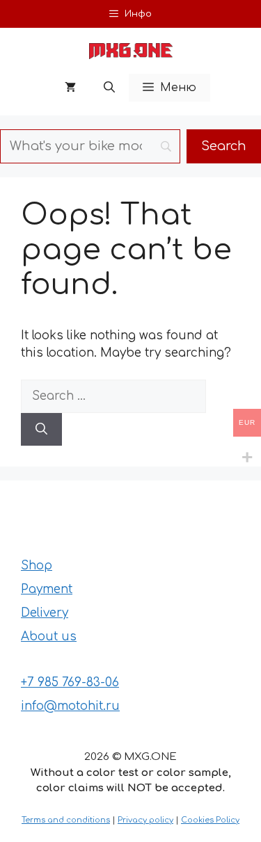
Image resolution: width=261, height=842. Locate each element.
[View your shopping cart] (70, 88)
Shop (36, 565)
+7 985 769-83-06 (70, 682)
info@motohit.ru (70, 706)
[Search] (41, 429)
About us (49, 636)
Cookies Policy (210, 820)
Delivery (44, 613)
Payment (46, 589)
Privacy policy (145, 820)
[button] (109, 88)
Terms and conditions (66, 820)
